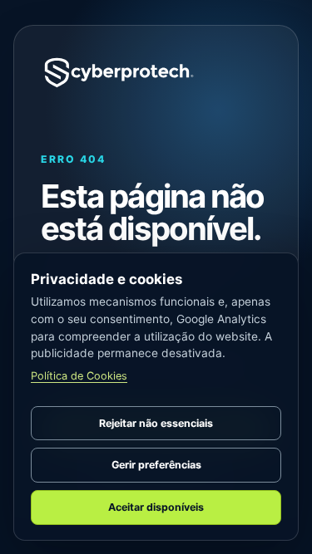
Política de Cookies (79, 376)
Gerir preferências (156, 464)
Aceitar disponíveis (156, 507)
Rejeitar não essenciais (156, 423)
